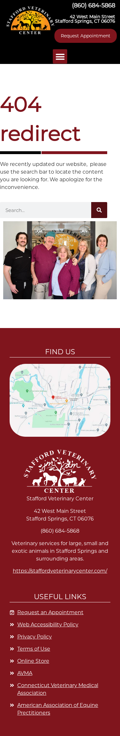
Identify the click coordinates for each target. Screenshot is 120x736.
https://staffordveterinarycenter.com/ (60, 571)
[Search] (99, 210)
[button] (30, 20)
